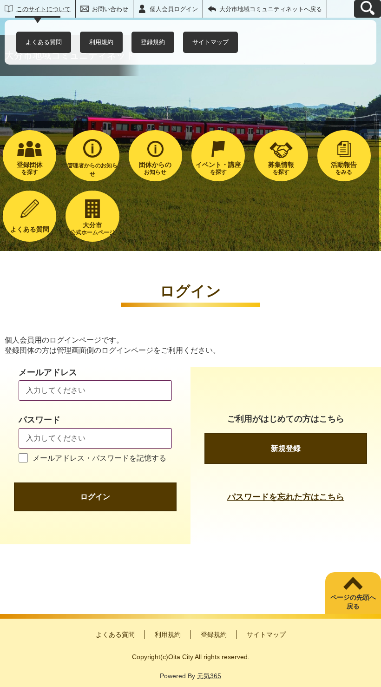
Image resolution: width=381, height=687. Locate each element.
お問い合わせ (110, 9)
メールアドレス (48, 372)
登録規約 (153, 42)
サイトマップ (210, 42)
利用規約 (101, 42)
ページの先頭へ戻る (353, 602)
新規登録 (286, 448)
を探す (30, 168)
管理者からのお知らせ (92, 169)
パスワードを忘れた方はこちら (285, 497)
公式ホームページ (92, 228)
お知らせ (155, 168)
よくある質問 (44, 42)
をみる (344, 168)
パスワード (39, 419)
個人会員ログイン (174, 9)
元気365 (209, 676)
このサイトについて (43, 9)
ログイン (95, 497)
